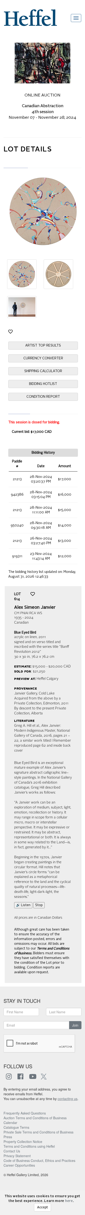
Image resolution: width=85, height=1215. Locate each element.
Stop (39, 905)
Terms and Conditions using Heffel (29, 1146)
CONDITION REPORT (43, 396)
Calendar (10, 1122)
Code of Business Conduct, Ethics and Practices (39, 1160)
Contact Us (12, 1151)
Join (75, 1025)
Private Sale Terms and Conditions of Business (38, 1132)
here (69, 1201)
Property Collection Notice (23, 1141)
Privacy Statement (17, 1155)
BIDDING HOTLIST (43, 384)
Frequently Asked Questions (25, 1113)
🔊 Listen (23, 905)
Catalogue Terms (16, 1127)
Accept (42, 1207)
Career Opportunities (19, 1165)
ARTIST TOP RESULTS (43, 345)
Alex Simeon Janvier (34, 607)
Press (8, 1136)
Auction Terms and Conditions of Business (35, 1117)
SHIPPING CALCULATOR (43, 371)
